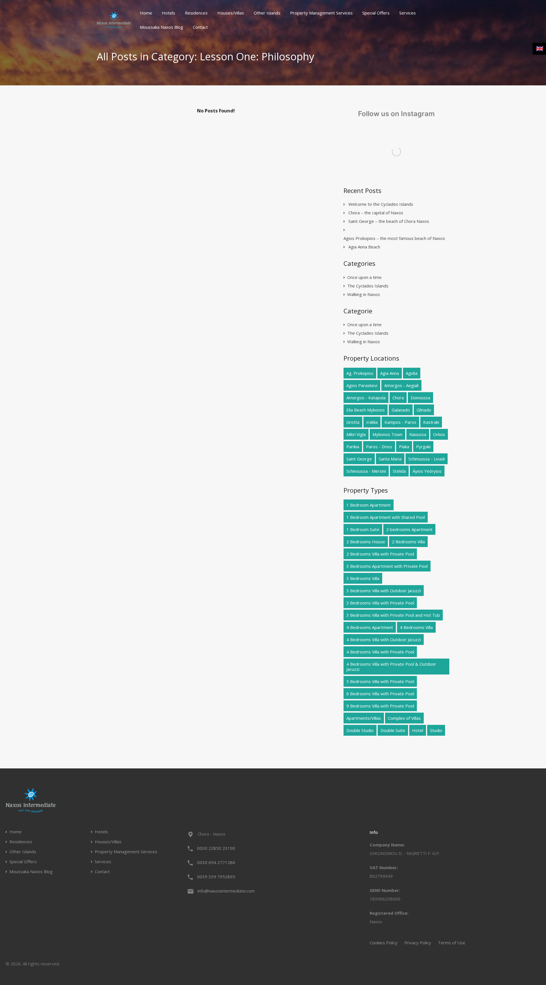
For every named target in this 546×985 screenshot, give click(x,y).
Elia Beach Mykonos (365, 410)
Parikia (352, 446)
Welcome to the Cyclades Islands (380, 204)
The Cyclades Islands (367, 286)
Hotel (417, 730)
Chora (398, 397)
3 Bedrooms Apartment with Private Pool (387, 566)
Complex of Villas (404, 718)
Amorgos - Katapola (366, 397)
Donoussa (420, 397)
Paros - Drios (379, 446)
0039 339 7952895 (216, 876)
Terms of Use (451, 942)
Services (407, 13)
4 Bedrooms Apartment (369, 627)
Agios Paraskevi (361, 385)
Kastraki (431, 422)
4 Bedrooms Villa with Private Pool (380, 652)
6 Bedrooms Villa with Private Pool (380, 693)
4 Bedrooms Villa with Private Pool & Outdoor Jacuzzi (391, 666)
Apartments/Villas (363, 718)
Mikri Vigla (356, 434)
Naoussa (417, 434)
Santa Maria (390, 459)
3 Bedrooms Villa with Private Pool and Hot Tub (393, 615)
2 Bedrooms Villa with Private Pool (380, 554)
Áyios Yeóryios (427, 471)
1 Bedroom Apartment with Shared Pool (385, 517)
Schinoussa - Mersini (366, 471)
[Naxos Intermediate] (114, 25)
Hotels (168, 13)
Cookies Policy (384, 942)
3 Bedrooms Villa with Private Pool (380, 603)
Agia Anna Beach (364, 247)
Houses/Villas (230, 13)
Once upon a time (364, 277)
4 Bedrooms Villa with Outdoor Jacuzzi (383, 639)
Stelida (399, 471)
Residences (196, 13)
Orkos (439, 434)
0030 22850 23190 (216, 848)
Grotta (352, 422)
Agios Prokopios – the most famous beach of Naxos (394, 238)
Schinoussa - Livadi (426, 459)
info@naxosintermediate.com (226, 891)
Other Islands (267, 13)
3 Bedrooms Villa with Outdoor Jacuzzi (383, 590)
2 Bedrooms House (365, 541)
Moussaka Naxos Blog (161, 27)
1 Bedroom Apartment (368, 505)
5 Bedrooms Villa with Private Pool (380, 681)
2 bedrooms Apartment (409, 529)
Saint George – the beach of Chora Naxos (388, 221)
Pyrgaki (423, 446)
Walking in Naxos (363, 294)
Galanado (401, 410)
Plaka (404, 446)
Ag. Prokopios (359, 373)
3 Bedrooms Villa (362, 578)
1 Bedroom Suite (362, 529)
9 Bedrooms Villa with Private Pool (380, 706)
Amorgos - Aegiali (401, 385)
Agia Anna (389, 373)
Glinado (424, 410)
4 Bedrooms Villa (416, 627)
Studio (436, 730)
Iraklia (372, 422)
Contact (200, 27)
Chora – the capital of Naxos (375, 212)
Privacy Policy (417, 942)
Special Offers (376, 13)
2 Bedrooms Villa (408, 541)
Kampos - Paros (400, 422)
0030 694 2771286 (216, 862)
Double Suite (392, 730)
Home (146, 13)
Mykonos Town (387, 434)
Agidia (411, 373)
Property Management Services (321, 13)
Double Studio (360, 730)
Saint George (359, 459)
